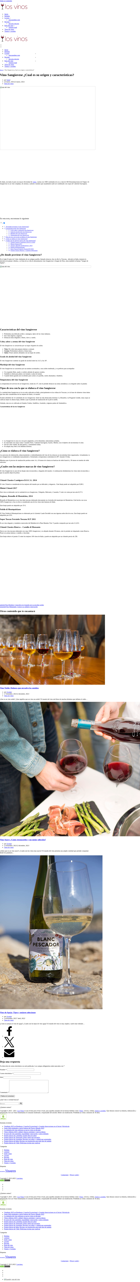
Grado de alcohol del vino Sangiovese (21, 232)
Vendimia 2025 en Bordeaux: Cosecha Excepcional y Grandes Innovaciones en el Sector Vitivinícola (36, 1126)
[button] (10, 18)
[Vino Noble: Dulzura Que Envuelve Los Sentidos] (52, 684)
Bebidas (7, 16)
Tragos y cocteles (10, 31)
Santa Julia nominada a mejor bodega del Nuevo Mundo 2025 (24, 1128)
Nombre (3, 1070)
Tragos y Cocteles (10, 1163)
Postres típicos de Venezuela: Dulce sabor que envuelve (22, 1137)
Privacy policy (74, 1175)
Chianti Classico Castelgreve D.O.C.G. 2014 (23, 242)
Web (1, 1077)
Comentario (4, 1092)
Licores (6, 1155)
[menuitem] (12, 1279)
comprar (6, 1152)
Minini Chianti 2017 (16, 244)
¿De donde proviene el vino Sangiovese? (17, 226)
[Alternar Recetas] (35, 57)
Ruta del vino (8, 1159)
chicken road (13, 27)
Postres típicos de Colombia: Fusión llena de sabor (20, 1135)
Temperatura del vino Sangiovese (20, 235)
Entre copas (8, 1154)
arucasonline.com (14, 20)
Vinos (81, 1111)
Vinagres (10, 1170)
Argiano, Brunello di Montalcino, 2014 (21, 245)
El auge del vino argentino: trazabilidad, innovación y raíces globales (26, 1134)
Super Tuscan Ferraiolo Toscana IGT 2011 (22, 249)
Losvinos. (20, 1178)
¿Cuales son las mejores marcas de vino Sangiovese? (21, 240)
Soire (8, 80)
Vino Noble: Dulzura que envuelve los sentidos (19, 688)
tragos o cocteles (100, 1111)
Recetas (6, 1157)
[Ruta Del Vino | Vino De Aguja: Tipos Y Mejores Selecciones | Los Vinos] (51, 1008)
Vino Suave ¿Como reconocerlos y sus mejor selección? (23, 840)
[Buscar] (21, 1103)
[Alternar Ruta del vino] (35, 61)
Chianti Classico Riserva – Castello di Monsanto (24, 250)
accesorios (2, 1171)
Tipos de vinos (9, 29)
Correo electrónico (6, 1073)
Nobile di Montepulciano (18, 247)
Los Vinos (20, 1111)
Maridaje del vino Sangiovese (19, 233)
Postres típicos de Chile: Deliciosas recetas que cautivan (22, 1143)
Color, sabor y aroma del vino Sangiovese (22, 230)
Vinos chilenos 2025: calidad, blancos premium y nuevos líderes (25, 1132)
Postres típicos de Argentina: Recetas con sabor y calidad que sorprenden (27, 1139)
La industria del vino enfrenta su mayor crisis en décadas (22, 1130)
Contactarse (64, 1175)
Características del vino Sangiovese (16, 228)
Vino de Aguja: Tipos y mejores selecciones (18, 1012)
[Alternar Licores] (35, 53)
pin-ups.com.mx (14, 24)
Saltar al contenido (6, 1)
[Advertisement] (45, 164)
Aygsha (9, 692)
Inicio (6, 14)
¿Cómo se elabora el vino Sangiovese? (17, 239)
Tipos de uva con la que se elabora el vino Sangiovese (21, 237)
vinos (34, 182)
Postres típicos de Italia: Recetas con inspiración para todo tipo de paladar (27, 1141)
